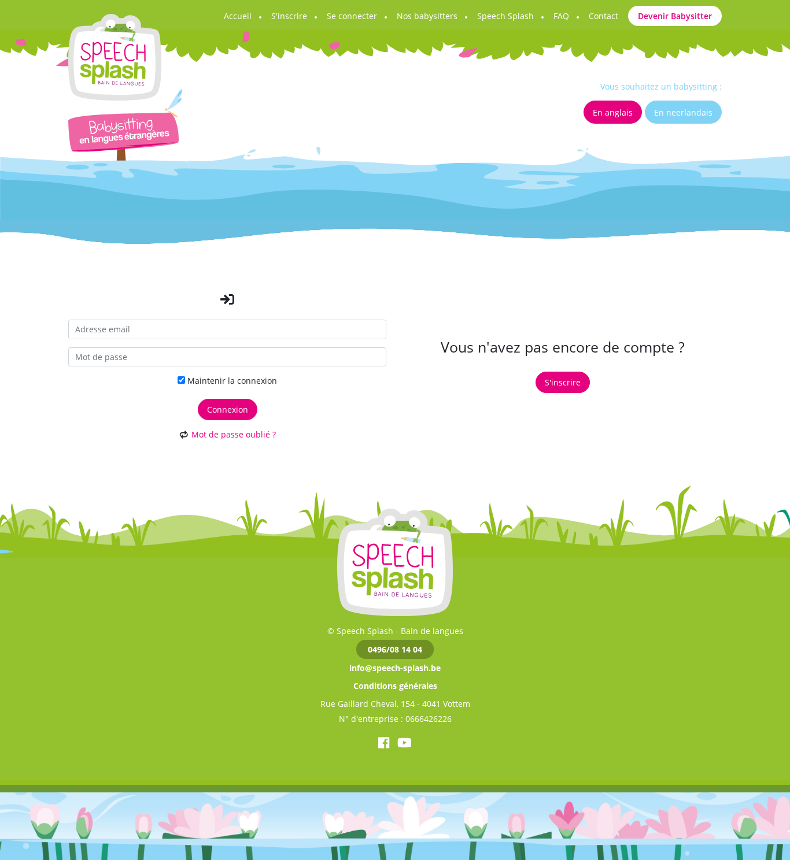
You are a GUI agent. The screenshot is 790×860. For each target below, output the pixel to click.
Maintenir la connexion (231, 380)
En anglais (613, 112)
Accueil (238, 15)
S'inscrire (289, 15)
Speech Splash (505, 15)
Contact (603, 15)
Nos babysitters (427, 15)
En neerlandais (683, 112)
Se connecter (352, 15)
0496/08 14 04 (395, 649)
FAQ (561, 15)
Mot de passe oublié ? (233, 434)
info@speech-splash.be (395, 667)
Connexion (227, 409)
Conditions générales (395, 685)
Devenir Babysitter (675, 15)
